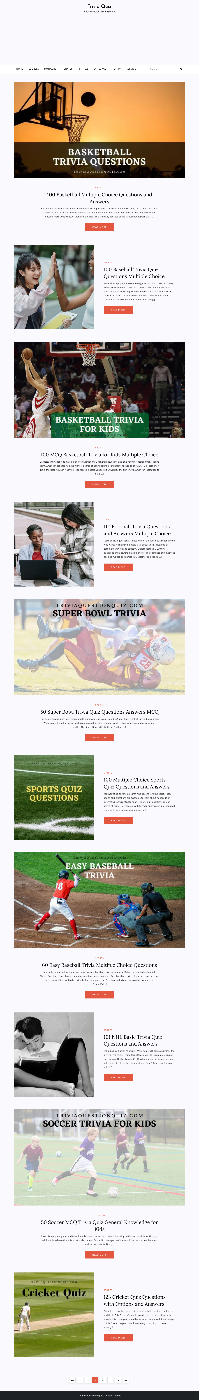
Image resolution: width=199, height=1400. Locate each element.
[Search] (181, 69)
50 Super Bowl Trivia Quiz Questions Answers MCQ (99, 712)
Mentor (116, 69)
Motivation (51, 69)
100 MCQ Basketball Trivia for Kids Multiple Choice (99, 454)
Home (19, 69)
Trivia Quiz (99, 6)
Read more (99, 227)
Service (131, 69)
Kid (94, 1215)
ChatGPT (69, 69)
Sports (99, 187)
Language (100, 69)
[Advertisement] (99, 41)
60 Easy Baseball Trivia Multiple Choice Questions (99, 965)
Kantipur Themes (113, 1395)
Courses (33, 69)
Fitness (83, 69)
